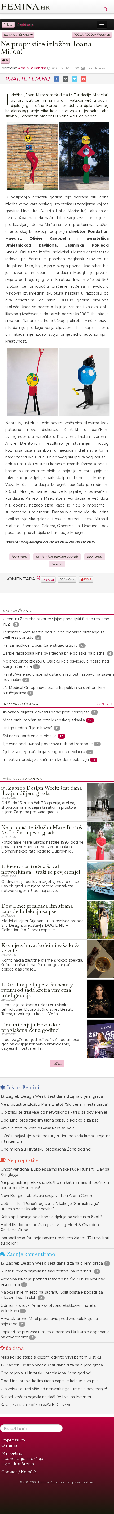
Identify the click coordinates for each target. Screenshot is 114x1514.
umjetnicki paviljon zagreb (57, 557)
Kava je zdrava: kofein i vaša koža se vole (38, 1128)
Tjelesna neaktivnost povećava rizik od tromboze (48, 743)
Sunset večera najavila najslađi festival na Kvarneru (47, 1271)
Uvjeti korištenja (17, 1463)
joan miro (19, 557)
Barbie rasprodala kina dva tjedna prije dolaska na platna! (54, 653)
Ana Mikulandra (32, 68)
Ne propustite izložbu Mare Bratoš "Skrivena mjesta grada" (54, 1104)
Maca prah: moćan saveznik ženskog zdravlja (44, 720)
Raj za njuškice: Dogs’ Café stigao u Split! (40, 645)
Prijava (8, 24)
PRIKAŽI (48, 579)
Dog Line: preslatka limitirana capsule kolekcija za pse (50, 1120)
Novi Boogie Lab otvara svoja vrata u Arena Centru (47, 1195)
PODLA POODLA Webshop (92, 34)
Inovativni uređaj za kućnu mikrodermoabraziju (46, 759)
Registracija (25, 24)
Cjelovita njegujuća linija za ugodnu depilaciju (44, 751)
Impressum (13, 1439)
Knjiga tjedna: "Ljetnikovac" (27, 728)
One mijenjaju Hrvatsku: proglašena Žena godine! (46, 1149)
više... (58, 1064)
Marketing (12, 1453)
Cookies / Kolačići (19, 1471)
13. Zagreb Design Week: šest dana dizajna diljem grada (52, 1096)
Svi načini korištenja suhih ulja (29, 736)
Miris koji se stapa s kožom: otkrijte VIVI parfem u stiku (51, 1357)
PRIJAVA (66, 579)
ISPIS (87, 579)
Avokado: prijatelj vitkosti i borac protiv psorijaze (46, 712)
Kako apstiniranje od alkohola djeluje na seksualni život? (51, 1216)
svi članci (104, 704)
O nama (9, 1445)
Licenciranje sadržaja (22, 1458)
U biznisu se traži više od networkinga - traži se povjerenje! (54, 1112)
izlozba (57, 564)
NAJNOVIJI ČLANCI (17, 35)
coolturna (94, 557)
